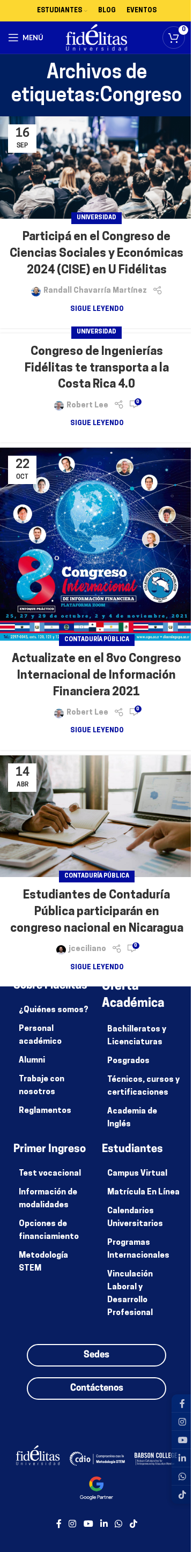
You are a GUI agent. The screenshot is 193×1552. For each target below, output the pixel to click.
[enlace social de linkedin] (103, 1524)
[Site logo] (97, 38)
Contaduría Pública (96, 640)
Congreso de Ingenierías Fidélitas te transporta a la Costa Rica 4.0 (97, 368)
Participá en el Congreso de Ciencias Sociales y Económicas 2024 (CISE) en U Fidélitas (96, 254)
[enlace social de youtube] (88, 1524)
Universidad (96, 218)
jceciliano (87, 949)
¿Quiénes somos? (53, 1010)
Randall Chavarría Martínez (95, 291)
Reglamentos (45, 1111)
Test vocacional (50, 1174)
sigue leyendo (96, 309)
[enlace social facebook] (59, 1524)
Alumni (32, 1061)
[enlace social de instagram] (72, 1524)
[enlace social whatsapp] (119, 1524)
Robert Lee (87, 406)
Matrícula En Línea (143, 1193)
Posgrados (128, 1061)
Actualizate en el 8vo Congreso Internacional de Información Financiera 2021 (96, 676)
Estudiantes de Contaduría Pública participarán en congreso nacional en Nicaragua (96, 912)
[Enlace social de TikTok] (133, 1524)
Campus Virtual (137, 1174)
